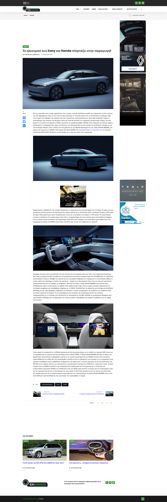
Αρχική (25, 15)
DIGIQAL (41, 499)
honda (65, 384)
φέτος (68, 132)
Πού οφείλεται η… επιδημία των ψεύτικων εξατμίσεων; (89, 463)
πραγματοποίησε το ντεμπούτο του (90, 130)
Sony (58, 384)
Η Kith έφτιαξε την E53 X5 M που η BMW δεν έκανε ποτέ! (43, 463)
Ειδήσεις (32, 15)
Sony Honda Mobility (47, 384)
